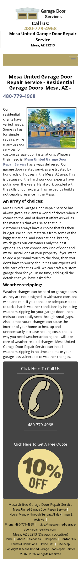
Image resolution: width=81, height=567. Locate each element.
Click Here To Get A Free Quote (40, 444)
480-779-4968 (40, 28)
